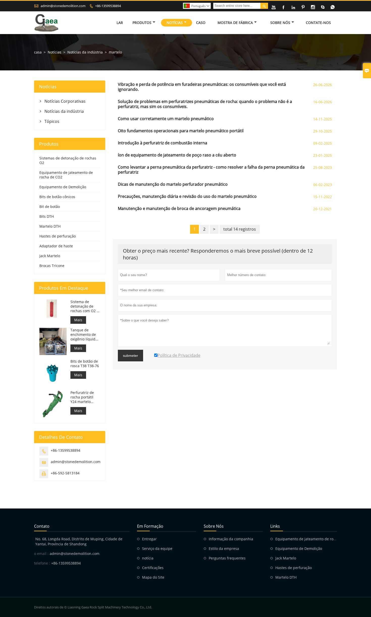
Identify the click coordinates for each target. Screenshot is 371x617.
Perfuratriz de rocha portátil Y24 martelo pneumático (82, 397)
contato (41, 526)
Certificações (153, 567)
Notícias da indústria (85, 52)
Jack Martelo (49, 255)
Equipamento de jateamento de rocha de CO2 (66, 174)
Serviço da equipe (157, 548)
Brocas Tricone (51, 265)
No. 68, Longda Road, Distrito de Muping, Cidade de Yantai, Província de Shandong (78, 541)
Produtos (141, 22)
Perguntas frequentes (227, 558)
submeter (130, 356)
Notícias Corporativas (65, 101)
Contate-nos (318, 22)
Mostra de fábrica (235, 22)
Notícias (175, 22)
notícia (147, 558)
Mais (78, 319)
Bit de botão (49, 206)
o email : (41, 553)
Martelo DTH (50, 226)
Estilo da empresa (224, 548)
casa (38, 52)
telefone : (42, 563)
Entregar (149, 538)
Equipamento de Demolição (62, 186)
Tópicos (51, 121)
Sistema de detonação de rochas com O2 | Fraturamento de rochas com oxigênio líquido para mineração (84, 306)
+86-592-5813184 (65, 473)
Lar (120, 22)
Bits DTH (46, 216)
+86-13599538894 (108, 6)
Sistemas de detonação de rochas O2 (67, 160)
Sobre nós (280, 22)
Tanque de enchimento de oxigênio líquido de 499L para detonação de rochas (83, 334)
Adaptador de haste (56, 246)
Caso (200, 22)
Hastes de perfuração (57, 236)
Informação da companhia (231, 538)
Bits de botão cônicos (57, 196)
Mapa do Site (153, 577)
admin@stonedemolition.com (63, 6)
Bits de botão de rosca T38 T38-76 (84, 363)
